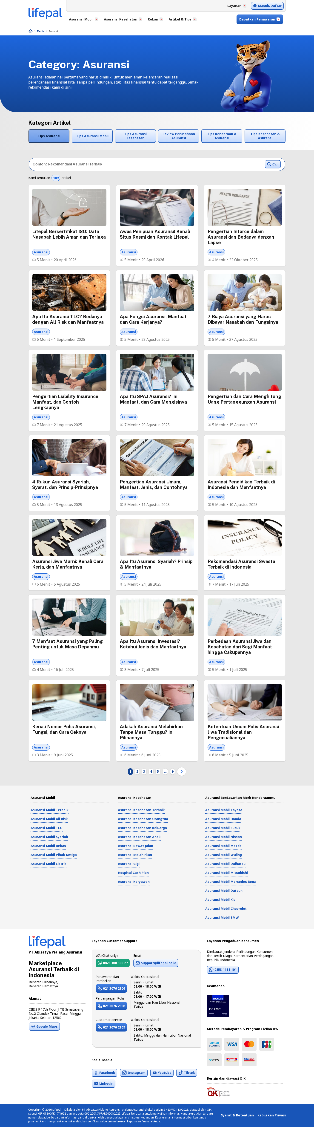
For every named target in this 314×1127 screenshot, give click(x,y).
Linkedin (106, 1083)
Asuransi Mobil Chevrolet (226, 908)
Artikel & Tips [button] (180, 19)
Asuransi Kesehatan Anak (139, 837)
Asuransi (53, 31)
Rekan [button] (153, 19)
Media (41, 31)
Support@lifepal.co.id (158, 963)
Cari (275, 164)
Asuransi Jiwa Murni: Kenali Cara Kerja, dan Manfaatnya (67, 564)
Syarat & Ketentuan (237, 1115)
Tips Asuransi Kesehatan (135, 136)
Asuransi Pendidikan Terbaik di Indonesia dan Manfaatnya (241, 484)
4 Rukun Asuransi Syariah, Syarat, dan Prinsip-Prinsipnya (65, 484)
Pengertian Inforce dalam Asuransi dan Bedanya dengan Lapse (241, 237)
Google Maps (47, 1026)
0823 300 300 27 (115, 963)
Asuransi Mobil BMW (222, 917)
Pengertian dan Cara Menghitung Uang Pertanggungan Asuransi (244, 399)
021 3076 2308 (114, 1006)
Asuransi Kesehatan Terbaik (141, 810)
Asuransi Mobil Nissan (223, 837)
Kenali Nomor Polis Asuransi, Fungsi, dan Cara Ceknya (64, 729)
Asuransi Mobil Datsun (224, 890)
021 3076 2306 (114, 988)
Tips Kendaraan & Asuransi (222, 136)
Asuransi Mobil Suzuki (223, 828)
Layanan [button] (234, 5)
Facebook (107, 1072)
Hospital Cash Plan (133, 872)
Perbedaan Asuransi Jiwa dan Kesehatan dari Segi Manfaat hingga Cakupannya (240, 647)
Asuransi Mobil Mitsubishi (226, 872)
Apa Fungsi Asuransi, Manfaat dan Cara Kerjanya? (153, 319)
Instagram (137, 1072)
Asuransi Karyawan (134, 881)
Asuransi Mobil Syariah (49, 837)
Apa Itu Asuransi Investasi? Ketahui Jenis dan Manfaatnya (153, 644)
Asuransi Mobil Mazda (223, 846)
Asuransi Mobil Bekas (48, 846)
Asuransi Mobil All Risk (49, 819)
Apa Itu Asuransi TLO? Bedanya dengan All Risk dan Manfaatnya (68, 319)
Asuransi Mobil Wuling (223, 854)
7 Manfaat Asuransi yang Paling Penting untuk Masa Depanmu (67, 644)
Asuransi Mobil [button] (81, 19)
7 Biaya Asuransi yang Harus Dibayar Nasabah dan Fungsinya (243, 319)
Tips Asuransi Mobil (92, 136)
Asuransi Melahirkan (135, 854)
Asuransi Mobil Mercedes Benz (230, 881)
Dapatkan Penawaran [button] (257, 19)
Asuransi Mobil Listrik (48, 863)
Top (299, 1119)
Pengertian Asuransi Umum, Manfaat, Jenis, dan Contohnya (154, 484)
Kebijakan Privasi (271, 1115)
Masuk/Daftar (270, 5)
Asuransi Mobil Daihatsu (225, 863)
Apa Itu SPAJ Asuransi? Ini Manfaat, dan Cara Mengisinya (153, 399)
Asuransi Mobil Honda (223, 819)
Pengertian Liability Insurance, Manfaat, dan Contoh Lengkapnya (66, 402)
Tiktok (189, 1072)
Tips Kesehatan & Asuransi (265, 136)
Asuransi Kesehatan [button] (120, 19)
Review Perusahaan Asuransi (179, 136)
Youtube (164, 1072)
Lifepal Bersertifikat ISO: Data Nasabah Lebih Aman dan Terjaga (69, 234)
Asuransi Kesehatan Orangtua (143, 819)
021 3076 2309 (114, 1027)
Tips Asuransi (49, 136)
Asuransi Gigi (129, 863)
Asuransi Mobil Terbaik (50, 810)
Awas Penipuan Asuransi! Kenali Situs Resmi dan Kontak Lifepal (155, 234)
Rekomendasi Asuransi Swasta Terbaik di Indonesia (241, 564)
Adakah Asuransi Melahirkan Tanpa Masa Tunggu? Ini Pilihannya (151, 732)
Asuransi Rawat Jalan (135, 846)
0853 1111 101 (225, 969)
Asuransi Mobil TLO (47, 828)
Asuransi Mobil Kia (220, 899)
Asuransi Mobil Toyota (223, 810)
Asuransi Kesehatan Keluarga (142, 828)
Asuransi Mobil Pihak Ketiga (54, 854)
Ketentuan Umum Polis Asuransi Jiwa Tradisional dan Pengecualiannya (243, 732)
